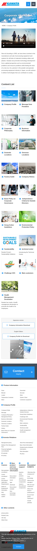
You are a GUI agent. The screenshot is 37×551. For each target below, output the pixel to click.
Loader (3, 395)
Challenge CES (24, 416)
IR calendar (4, 453)
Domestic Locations (6, 421)
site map (3, 517)
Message (3, 412)
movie (11, 480)
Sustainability (23, 425)
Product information (10, 385)
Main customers (24, 423)
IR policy (22, 453)
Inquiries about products (21, 474)
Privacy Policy (16, 538)
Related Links (5, 515)
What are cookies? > (19, 540)
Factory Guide (5, 426)
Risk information (24, 451)
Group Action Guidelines (26, 414)
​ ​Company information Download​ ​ (19, 325)
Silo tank (22, 393)
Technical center (24, 428)
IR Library (3, 455)
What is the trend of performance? (31, 490)
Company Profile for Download (19, 336)
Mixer (2, 399)
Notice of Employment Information (4, 488)
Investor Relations (9, 437)
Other (21, 395)
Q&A (11, 482)
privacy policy (4, 513)
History (3, 428)
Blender (3, 393)
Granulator (23, 390)
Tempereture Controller (7, 397)
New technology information (13, 493)
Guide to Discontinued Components (22, 480)
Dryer (2, 390)
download (12, 484)
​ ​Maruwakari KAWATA (31, 465)
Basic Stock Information (26, 445)
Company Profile (9, 405)
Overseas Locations (7, 423)
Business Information (7, 419)
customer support (22, 466)
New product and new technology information (14, 467)
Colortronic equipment (25, 399)
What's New (4, 520)
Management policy (6, 442)
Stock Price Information (26, 442)
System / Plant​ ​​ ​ (24, 397)
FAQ (2, 492)
